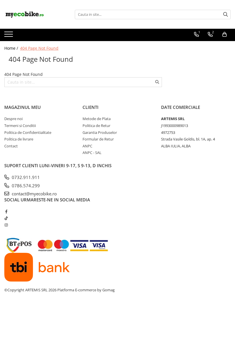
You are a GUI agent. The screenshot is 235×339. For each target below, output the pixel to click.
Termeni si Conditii (20, 125)
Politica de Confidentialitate (27, 132)
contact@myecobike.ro (34, 194)
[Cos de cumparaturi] (224, 34)
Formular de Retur (98, 139)
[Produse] (9, 36)
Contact (11, 146)
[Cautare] (225, 14)
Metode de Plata (97, 118)
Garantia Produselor (100, 132)
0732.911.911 (25, 177)
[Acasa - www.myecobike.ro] (33, 14)
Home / (11, 48)
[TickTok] (6, 218)
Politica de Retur (96, 125)
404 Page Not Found (39, 48)
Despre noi (13, 118)
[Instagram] (6, 225)
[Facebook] (6, 211)
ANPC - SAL (92, 152)
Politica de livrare (18, 139)
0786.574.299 (25, 185)
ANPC (87, 146)
